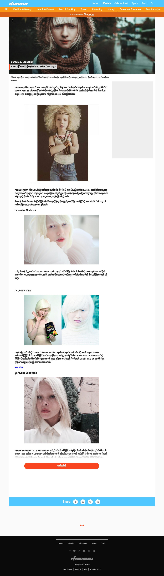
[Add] (75, 501)
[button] (75, 502)
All (6, 9)
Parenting (97, 9)
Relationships (153, 9)
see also (19, 367)
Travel (84, 9)
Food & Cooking (67, 9)
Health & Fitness (45, 9)
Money (111, 9)
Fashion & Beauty (22, 9)
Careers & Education (130, 9)
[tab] (6, 9)
